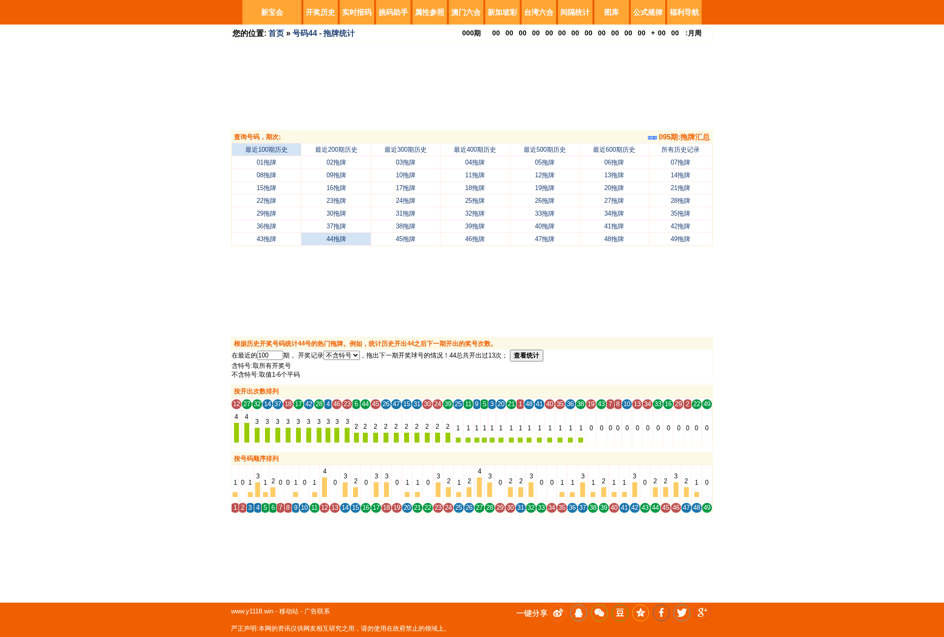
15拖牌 (266, 188)
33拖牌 (545, 213)
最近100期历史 (266, 149)
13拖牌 (614, 175)
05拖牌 (545, 162)
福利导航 (684, 12)
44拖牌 (336, 239)
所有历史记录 (680, 149)
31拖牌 (405, 213)
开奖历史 (320, 12)
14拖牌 (680, 175)
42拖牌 (680, 226)
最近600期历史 (614, 149)
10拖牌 (405, 175)
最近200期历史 (336, 149)
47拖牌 (545, 239)
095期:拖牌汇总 (683, 137)
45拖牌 (405, 239)
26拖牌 (545, 200)
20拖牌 (614, 188)
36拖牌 (266, 226)
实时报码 (357, 12)
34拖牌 (614, 213)
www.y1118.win (252, 611)
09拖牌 (336, 175)
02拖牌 (336, 162)
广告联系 (317, 611)
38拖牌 (405, 226)
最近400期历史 (475, 149)
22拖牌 (266, 200)
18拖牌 (475, 188)
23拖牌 (336, 200)
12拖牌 (545, 175)
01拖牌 (266, 162)
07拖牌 (680, 162)
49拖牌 (680, 239)
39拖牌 (475, 226)
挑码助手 (393, 12)
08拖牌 (266, 175)
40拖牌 (545, 226)
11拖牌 (475, 175)
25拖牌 (475, 200)
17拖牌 (405, 188)
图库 (611, 12)
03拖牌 (405, 162)
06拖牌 (614, 162)
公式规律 (648, 12)
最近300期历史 (405, 149)
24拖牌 (405, 200)
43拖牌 (266, 239)
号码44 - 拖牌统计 (324, 33)
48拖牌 (614, 239)
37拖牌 (336, 226)
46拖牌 (475, 239)
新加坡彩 (502, 12)
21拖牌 (680, 188)
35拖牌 (680, 213)
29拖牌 (266, 213)
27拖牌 (614, 200)
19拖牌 (545, 188)
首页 (276, 33)
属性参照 (429, 12)
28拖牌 (680, 200)
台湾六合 (539, 12)
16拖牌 (336, 188)
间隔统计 (575, 12)
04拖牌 (475, 162)
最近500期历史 (545, 149)
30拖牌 (336, 213)
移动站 (288, 611)
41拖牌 (614, 226)
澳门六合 (466, 12)
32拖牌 (475, 213)
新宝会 (272, 12)
